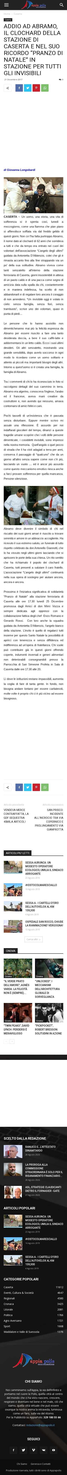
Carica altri (32, 939)
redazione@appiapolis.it (40, 1425)
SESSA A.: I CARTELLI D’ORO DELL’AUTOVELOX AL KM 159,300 (42, 906)
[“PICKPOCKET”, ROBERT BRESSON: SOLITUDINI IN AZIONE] (49, 1012)
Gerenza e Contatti (40, 1464)
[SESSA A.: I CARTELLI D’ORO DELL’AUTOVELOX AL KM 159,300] (13, 906)
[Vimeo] (33, 1450)
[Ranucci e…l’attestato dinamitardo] (13, 1151)
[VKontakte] (43, 1450)
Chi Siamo (22, 1464)
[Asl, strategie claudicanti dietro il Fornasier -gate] (13, 1191)
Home (7, 13)
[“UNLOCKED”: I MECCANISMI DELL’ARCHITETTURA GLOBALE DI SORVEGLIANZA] (49, 968)
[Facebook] (13, 1450)
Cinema (8, 976)
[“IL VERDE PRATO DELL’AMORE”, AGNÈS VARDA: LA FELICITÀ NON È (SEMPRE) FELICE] (18, 968)
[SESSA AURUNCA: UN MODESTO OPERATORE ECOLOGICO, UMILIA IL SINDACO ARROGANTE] (13, 867)
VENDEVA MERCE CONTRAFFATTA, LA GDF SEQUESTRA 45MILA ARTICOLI (16, 815)
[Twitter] (23, 1450)
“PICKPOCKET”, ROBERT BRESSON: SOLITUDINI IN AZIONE (48, 1029)
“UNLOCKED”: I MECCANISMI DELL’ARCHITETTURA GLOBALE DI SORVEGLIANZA (47, 989)
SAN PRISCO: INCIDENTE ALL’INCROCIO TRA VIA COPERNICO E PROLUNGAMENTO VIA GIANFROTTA (48, 819)
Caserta (18, 13)
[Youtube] (53, 1450)
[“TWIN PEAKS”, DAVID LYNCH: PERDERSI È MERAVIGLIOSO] (18, 1012)
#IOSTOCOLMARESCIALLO (41, 885)
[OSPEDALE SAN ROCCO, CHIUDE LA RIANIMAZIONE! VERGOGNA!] (13, 926)
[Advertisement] (33, 130)
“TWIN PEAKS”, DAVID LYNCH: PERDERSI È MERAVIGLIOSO (16, 1029)
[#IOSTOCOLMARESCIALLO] (13, 889)
